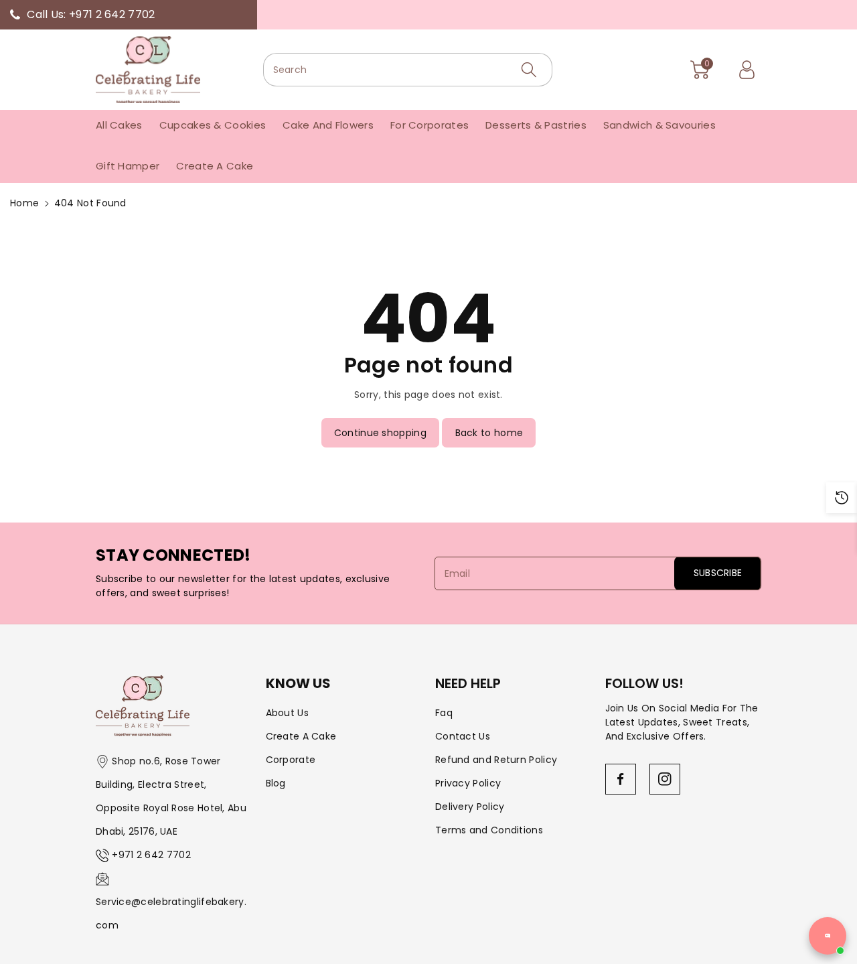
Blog (276, 783)
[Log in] (746, 69)
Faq (444, 712)
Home (24, 203)
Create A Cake (301, 736)
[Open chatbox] (827, 936)
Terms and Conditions (489, 830)
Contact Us (462, 736)
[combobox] (408, 69)
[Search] (528, 69)
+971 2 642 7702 (151, 855)
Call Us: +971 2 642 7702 (91, 14)
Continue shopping (380, 432)
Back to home (489, 432)
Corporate (291, 759)
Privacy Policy (468, 783)
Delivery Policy (470, 806)
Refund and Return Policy (496, 759)
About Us (287, 712)
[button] (699, 69)
